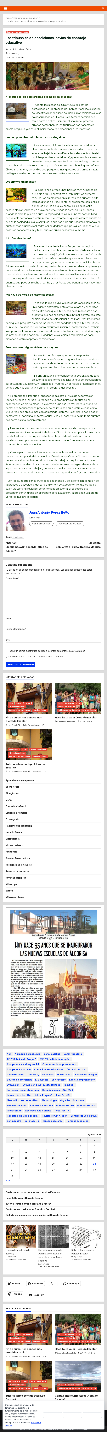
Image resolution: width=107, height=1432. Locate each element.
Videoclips (11, 884)
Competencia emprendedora (59, 1064)
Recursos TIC (62, 1110)
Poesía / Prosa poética (18, 858)
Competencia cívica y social (23, 1064)
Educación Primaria (16, 707)
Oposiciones (18, 537)
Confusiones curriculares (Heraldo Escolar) (30, 1209)
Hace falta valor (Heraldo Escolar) (76, 717)
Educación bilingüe (86, 1074)
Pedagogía (11, 851)
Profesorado (14, 1110)
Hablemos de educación (17, 32)
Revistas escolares (16, 877)
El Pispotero (59, 1079)
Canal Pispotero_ (73, 1054)
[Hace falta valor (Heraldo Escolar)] (78, 698)
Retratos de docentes (17, 871)
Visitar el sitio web (41, 523)
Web (8, 640)
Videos (9, 890)
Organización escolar (72, 1100)
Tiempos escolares (77, 1121)
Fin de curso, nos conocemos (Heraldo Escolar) (33, 1192)
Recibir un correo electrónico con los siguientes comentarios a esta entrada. (47, 651)
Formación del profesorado (23, 1090)
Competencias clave (19, 1069)
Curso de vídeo (15, 1074)
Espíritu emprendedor (82, 1079)
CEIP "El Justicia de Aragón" (54, 1059)
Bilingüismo (12, 793)
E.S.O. (11, 703)
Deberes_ (33, 1074)
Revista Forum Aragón (54, 1116)
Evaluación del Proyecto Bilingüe (41, 1085)
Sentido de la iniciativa (84, 1116)
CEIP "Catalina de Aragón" (21, 1059)
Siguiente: (78, 544)
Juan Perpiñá (63, 1095)
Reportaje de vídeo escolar (22, 1116)
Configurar (92, 1415)
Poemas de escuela (41, 1105)
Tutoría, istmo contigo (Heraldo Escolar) (28, 1203)
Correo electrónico (16, 629)
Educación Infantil (24, 703)
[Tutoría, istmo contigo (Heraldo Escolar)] (29, 744)
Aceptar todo (52, 1415)
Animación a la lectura (27, 1054)
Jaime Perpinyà (43, 1095)
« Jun (8, 1180)
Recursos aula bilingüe (38, 1110)
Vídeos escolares (15, 897)
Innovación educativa (19, 1095)
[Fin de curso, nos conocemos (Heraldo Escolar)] (29, 698)
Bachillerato (14, 750)
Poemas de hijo (65, 1105)
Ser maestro (32, 1121)
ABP (9, 1054)
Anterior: (27, 546)
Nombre (10, 618)
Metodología (13, 838)
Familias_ (69, 1085)
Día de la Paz (64, 1074)
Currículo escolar (77, 1069)
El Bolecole (41, 1079)
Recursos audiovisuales (19, 864)
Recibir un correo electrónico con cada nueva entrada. (35, 656)
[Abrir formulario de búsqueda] (103, 8)
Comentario (12, 578)
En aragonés (12, 819)
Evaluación (13, 1085)
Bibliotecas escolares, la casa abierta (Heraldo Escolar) (37, 1215)
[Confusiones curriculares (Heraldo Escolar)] (78, 1376)
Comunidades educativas (48, 1069)
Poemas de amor (17, 1105)
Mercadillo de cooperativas (23, 1100)
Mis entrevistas (14, 845)
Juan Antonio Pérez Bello (19, 49)
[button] (6, 8)
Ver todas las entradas (70, 523)
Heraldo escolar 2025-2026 (57, 1090)
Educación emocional (19, 1079)
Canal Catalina (52, 1054)
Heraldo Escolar (40, 710)
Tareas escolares (52, 1121)
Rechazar (72, 1415)
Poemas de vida (86, 1105)
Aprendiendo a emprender (20, 780)
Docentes (48, 1074)
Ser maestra (14, 1121)
